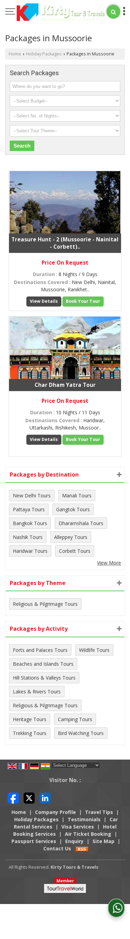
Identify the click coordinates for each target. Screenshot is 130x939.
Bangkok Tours (30, 523)
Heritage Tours (29, 719)
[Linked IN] (45, 797)
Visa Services (77, 826)
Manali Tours (77, 495)
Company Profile (55, 812)
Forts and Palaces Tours (40, 650)
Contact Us (57, 848)
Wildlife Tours (94, 650)
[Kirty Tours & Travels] (61, 13)
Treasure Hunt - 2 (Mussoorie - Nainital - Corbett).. (65, 243)
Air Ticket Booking (88, 834)
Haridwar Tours (30, 551)
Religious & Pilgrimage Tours (45, 604)
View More (109, 562)
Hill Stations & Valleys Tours (44, 677)
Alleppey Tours (70, 537)
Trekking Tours (29, 733)
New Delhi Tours (32, 495)
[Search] (113, 12)
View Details (44, 301)
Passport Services (33, 841)
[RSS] (82, 848)
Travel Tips (99, 812)
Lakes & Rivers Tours (37, 691)
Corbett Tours (74, 551)
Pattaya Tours (29, 509)
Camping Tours (75, 719)
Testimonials (84, 819)
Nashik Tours (28, 537)
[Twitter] (29, 797)
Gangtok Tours (73, 509)
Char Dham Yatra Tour (65, 385)
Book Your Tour (83, 301)
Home (15, 54)
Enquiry (74, 841)
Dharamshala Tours (81, 523)
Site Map (103, 841)
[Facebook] (13, 797)
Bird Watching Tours (81, 733)
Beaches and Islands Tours (43, 664)
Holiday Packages (44, 54)
